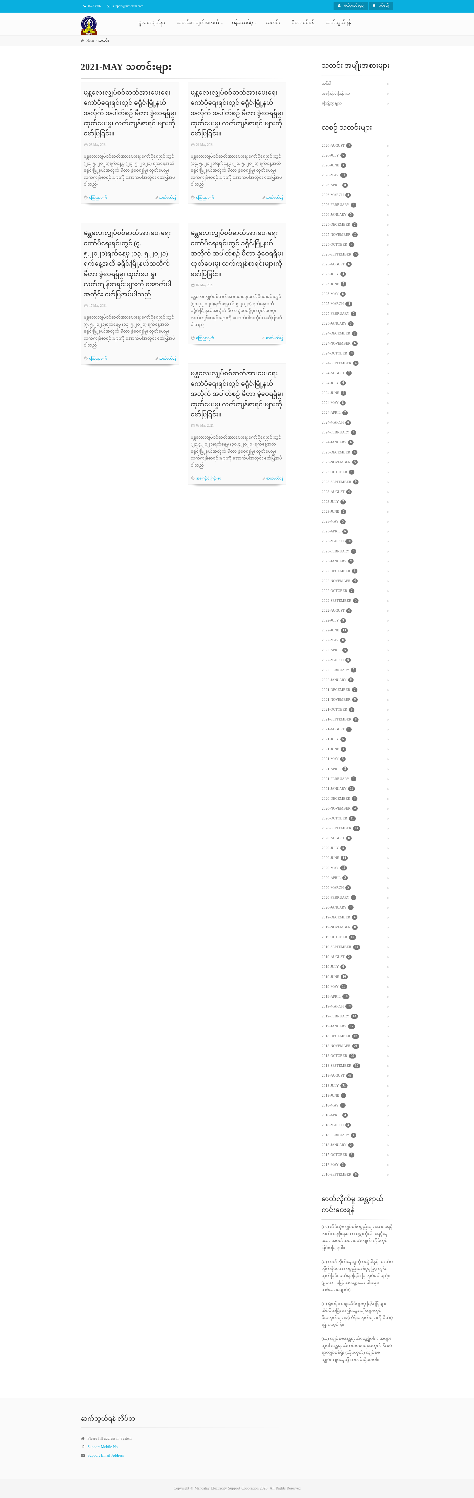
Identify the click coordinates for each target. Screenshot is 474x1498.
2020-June (334, 858)
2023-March (336, 541)
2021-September (339, 720)
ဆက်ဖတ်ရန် (167, 198)
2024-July (333, 383)
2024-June (333, 393)
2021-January (337, 789)
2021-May (333, 759)
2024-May (333, 403)
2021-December (339, 690)
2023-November (339, 462)
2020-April (334, 878)
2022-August (336, 611)
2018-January (337, 1145)
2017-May (333, 1165)
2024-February (338, 432)
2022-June (334, 630)
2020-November (339, 809)
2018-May (333, 1106)
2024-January (337, 442)
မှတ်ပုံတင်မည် (353, 5)
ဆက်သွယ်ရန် (338, 23)
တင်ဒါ (326, 84)
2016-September (339, 1175)
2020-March (335, 888)
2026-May (333, 175)
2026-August (336, 146)
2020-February (338, 898)
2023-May (333, 522)
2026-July (333, 156)
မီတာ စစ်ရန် (303, 23)
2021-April (334, 769)
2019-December (339, 917)
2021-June (333, 749)
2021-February (338, 779)
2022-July (333, 621)
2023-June (333, 512)
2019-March (336, 1007)
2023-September (339, 482)
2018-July (334, 1086)
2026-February (338, 205)
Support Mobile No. (103, 1447)
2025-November (339, 235)
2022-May (333, 640)
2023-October (337, 472)
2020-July (333, 848)
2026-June (333, 165)
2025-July (333, 274)
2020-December (339, 799)
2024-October (337, 354)
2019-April (335, 997)
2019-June (334, 977)
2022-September (339, 601)
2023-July (333, 502)
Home (90, 40)
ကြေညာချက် (98, 198)
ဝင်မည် (383, 5)
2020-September (340, 828)
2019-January (337, 1026)
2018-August (336, 1076)
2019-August (336, 957)
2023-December (339, 452)
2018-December (339, 1036)
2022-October (337, 591)
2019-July (333, 967)
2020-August (336, 838)
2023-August (336, 492)
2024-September (339, 363)
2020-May (333, 868)
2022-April (334, 650)
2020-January (337, 908)
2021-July (333, 739)
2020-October (338, 818)
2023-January (337, 561)
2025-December (339, 225)
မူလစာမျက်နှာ (152, 23)
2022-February (338, 670)
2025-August (336, 264)
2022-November (339, 581)
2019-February (339, 1016)
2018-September (340, 1066)
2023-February (338, 551)
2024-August (336, 373)
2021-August (336, 729)
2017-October (337, 1155)
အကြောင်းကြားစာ (208, 478)
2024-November (339, 344)
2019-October (338, 937)
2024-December (339, 333)
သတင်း (273, 23)
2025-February (338, 314)
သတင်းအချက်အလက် (198, 23)
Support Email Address (106, 1455)
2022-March (335, 660)
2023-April (334, 531)
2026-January (337, 215)
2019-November (339, 927)
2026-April (334, 185)
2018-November (339, 1046)
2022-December (339, 571)
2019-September (340, 947)
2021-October (337, 710)
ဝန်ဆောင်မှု (242, 23)
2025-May (333, 294)
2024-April (334, 413)
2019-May (333, 987)
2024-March (335, 423)
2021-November (339, 700)
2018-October (338, 1056)
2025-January (337, 324)
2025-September (339, 255)
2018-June (333, 1096)
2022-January (337, 680)
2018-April (334, 1115)
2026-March (335, 195)
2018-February (338, 1135)
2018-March (335, 1125)
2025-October (337, 245)
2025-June (333, 284)
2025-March (336, 304)
